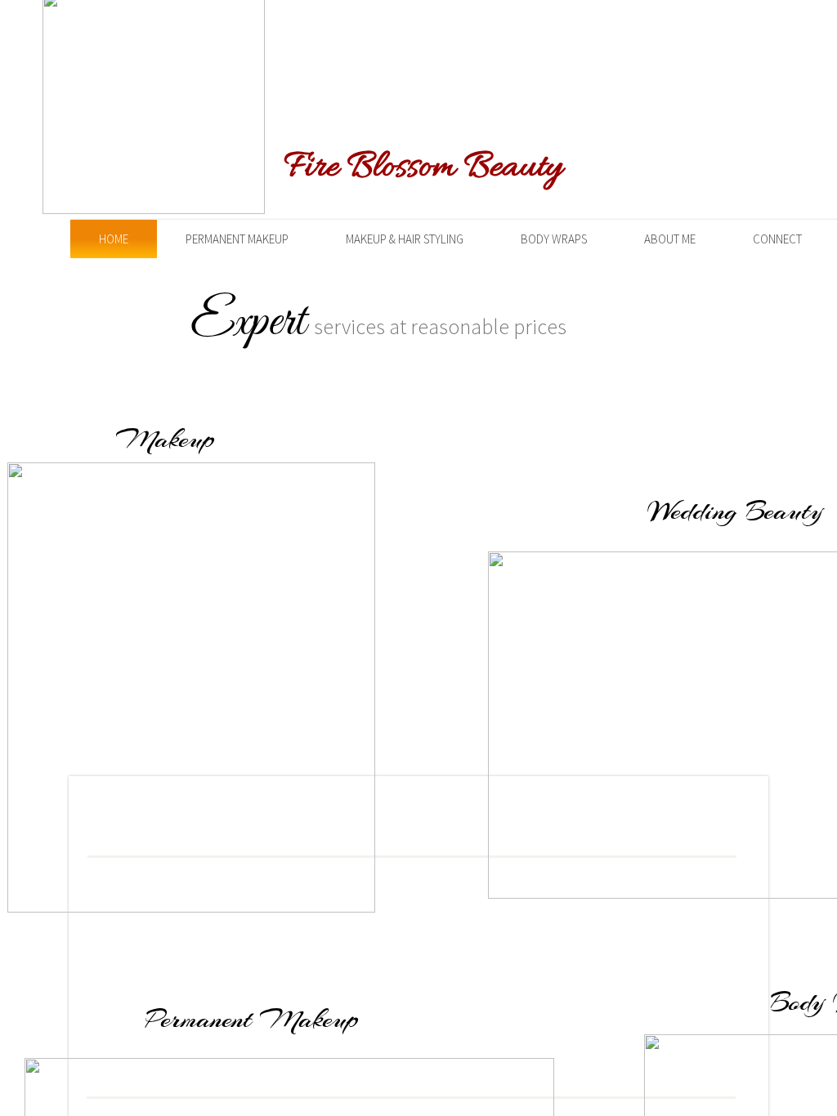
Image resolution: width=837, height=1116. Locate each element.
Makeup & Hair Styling (404, 239)
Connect (777, 239)
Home (113, 239)
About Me (670, 239)
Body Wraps (554, 239)
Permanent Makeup (237, 239)
